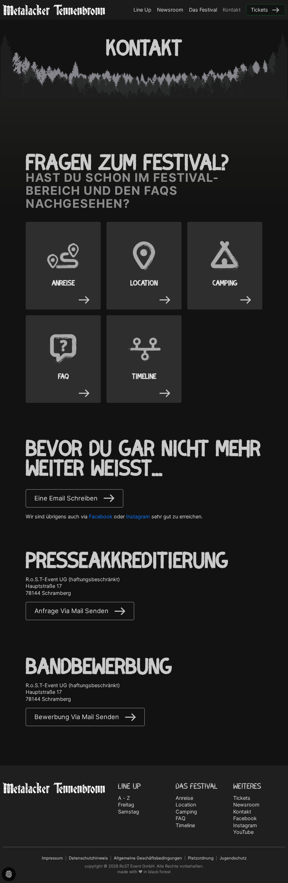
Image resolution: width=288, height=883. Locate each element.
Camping (186, 812)
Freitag (126, 805)
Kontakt (232, 10)
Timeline (185, 825)
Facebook (100, 516)
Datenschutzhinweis (88, 858)
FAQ (180, 818)
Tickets (259, 10)
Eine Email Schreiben (66, 498)
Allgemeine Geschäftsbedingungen (148, 858)
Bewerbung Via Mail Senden (76, 717)
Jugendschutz (233, 858)
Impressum (52, 858)
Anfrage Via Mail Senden (71, 611)
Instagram (138, 516)
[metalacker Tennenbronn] (54, 9)
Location (186, 805)
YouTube (243, 832)
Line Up (142, 10)
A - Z (124, 798)
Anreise (184, 798)
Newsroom (170, 10)
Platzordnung (201, 858)
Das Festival (203, 10)
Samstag (128, 812)
